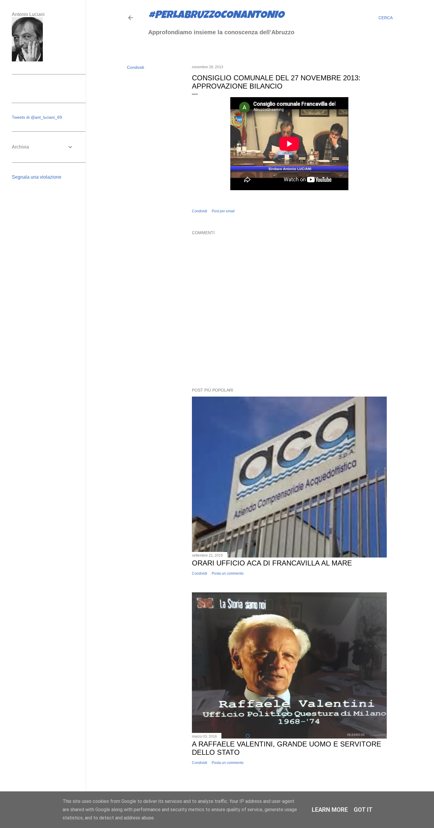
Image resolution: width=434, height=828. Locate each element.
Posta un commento (228, 573)
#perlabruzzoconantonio (216, 16)
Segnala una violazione (36, 177)
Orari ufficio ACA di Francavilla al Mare (272, 563)
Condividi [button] (135, 67)
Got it (363, 809)
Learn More (330, 809)
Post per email (223, 211)
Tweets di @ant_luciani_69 (37, 117)
